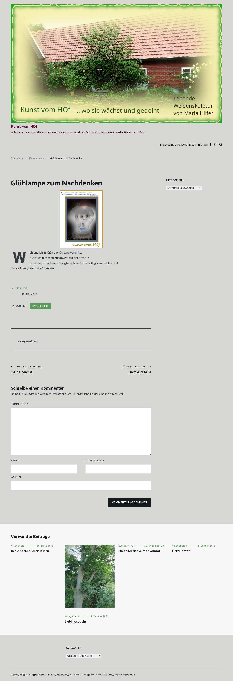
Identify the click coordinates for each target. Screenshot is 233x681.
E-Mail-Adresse (95, 460)
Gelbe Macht (27, 369)
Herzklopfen (181, 551)
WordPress (128, 675)
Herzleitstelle (136, 369)
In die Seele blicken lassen (30, 551)
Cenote (86, 675)
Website (16, 477)
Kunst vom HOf (24, 127)
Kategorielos (19, 288)
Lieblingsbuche (76, 621)
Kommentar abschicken (129, 502)
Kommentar (19, 404)
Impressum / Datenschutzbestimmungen (184, 144)
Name (15, 460)
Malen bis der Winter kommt (139, 551)
